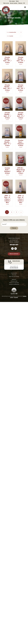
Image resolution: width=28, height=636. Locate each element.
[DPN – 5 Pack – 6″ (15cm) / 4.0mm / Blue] (20, 180)
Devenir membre (14, 273)
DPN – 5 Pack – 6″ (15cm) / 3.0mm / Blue (7, 199)
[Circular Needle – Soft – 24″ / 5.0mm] (7, 69)
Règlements (14, 279)
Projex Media (16, 297)
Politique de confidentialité (14, 284)
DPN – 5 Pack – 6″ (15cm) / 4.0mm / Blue (21, 199)
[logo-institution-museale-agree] (14, 288)
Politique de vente (14, 281)
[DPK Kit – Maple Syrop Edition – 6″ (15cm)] (20, 152)
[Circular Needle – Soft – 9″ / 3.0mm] (20, 97)
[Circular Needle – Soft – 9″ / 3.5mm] (7, 125)
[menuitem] (24, 3)
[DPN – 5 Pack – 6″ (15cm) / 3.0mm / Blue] (7, 180)
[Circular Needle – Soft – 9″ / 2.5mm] (7, 97)
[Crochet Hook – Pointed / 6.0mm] (7, 152)
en (24, 3)
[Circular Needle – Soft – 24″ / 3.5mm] (7, 42)
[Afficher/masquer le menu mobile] (25, 7)
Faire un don (14, 274)
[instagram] (15, 248)
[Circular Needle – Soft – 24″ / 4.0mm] (20, 42)
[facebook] (12, 248)
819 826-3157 (14, 245)
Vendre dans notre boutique (14, 276)
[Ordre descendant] (21, 32)
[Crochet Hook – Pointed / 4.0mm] (20, 125)
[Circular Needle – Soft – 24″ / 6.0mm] (20, 69)
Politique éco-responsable (14, 282)
